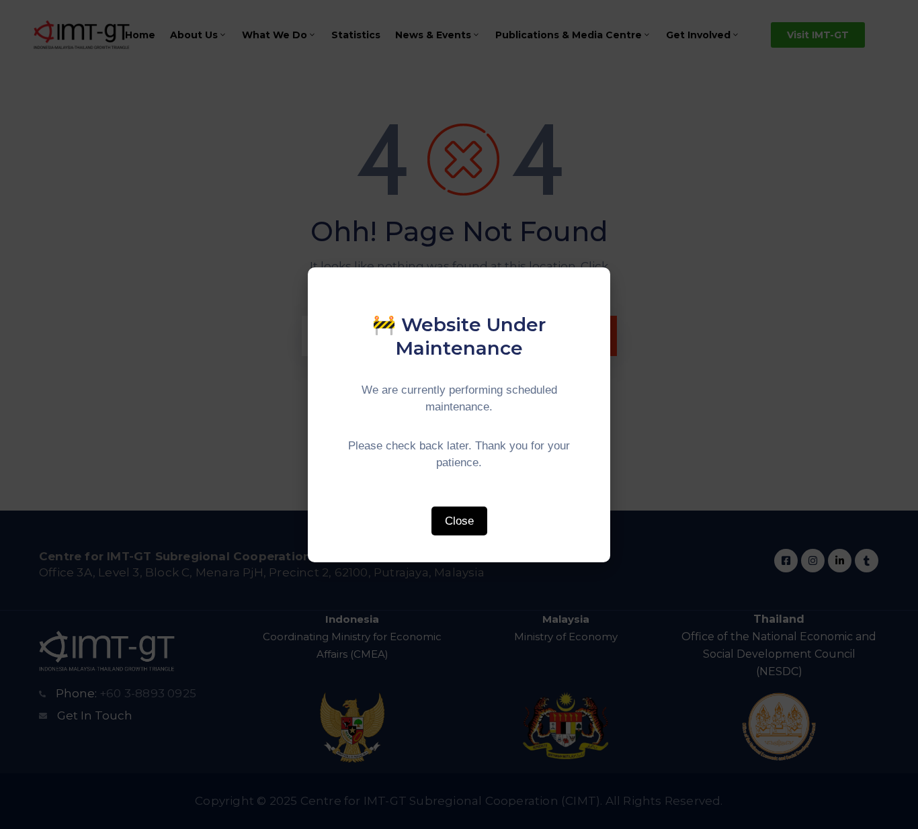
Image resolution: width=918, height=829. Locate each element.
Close (459, 521)
